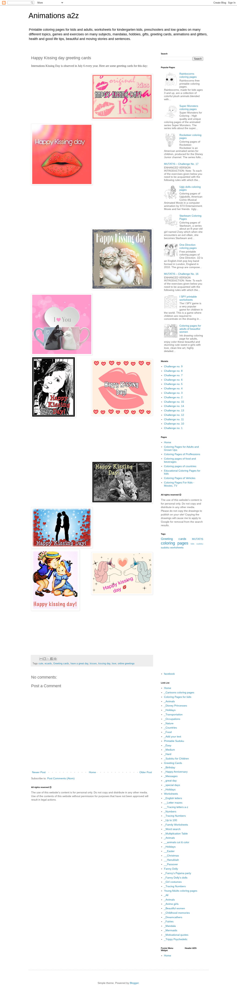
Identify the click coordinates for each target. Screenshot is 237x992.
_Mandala (170, 925)
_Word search (172, 829)
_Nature (168, 723)
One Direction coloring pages (188, 246)
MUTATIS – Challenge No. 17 (181, 163)
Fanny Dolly (171, 868)
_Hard (167, 754)
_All (166, 895)
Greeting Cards (173, 762)
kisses (93, 663)
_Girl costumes (173, 881)
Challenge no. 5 (173, 384)
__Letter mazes (173, 802)
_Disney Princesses (175, 705)
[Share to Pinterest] (55, 659)
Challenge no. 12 (174, 414)
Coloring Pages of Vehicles (179, 478)
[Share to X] (48, 659)
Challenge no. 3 (173, 392)
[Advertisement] (92, 206)
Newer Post (39, 772)
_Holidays (170, 710)
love (114, 663)
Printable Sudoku (174, 740)
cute (41, 663)
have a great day (79, 663)
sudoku (165, 547)
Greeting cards (61, 663)
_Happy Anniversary (176, 771)
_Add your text (172, 736)
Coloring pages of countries (180, 466)
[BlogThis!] (44, 659)
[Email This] (41, 659)
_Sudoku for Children (176, 758)
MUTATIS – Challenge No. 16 (181, 273)
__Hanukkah (171, 859)
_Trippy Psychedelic (175, 939)
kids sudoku (197, 544)
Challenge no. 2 (173, 397)
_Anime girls (171, 903)
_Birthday (169, 767)
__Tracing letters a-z (176, 807)
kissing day (104, 663)
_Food (168, 732)
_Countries (170, 727)
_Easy (167, 745)
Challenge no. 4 (173, 388)
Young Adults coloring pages (180, 890)
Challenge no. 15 (174, 401)
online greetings (126, 663)
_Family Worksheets (176, 824)
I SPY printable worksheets (188, 298)
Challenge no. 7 (173, 375)
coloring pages (174, 543)
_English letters (173, 798)
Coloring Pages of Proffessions (182, 454)
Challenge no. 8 (173, 370)
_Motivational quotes (176, 934)
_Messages (171, 776)
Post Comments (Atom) (61, 778)
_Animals (169, 701)
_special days (172, 785)
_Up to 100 (170, 820)
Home (92, 772)
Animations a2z (54, 15)
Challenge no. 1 (173, 428)
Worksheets (171, 793)
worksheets (176, 547)
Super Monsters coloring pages (188, 107)
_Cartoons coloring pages (179, 692)
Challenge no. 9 (173, 366)
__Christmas (171, 855)
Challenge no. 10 (174, 423)
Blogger (134, 982)
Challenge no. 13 (174, 410)
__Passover (171, 864)
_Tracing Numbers (175, 815)
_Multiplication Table (176, 833)
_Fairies (168, 921)
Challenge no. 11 (174, 419)
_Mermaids (170, 930)
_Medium (169, 749)
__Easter (169, 851)
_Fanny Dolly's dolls (175, 877)
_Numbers (170, 811)
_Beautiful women (174, 908)
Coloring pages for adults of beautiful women (190, 328)
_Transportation (173, 714)
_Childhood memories (177, 912)
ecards (48, 663)
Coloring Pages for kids (177, 696)
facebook (169, 673)
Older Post (145, 772)
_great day (170, 780)
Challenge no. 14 (174, 406)
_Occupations (172, 718)
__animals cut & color (176, 842)
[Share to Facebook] (52, 659)
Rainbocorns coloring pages (188, 75)
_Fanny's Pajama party (177, 873)
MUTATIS (197, 538)
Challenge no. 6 (173, 379)
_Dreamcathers (173, 917)
